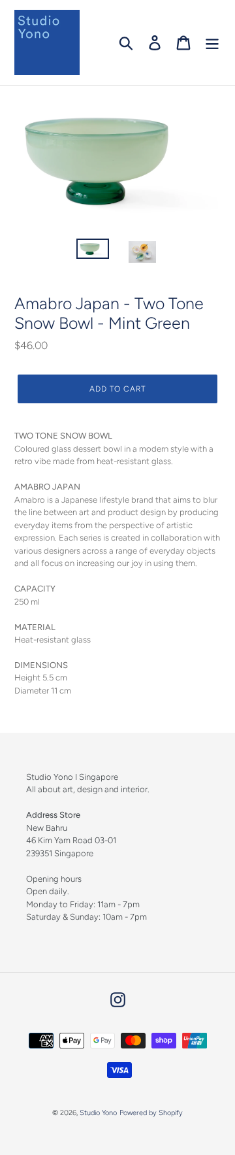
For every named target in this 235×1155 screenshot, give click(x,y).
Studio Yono (98, 1113)
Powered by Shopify (151, 1113)
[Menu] (212, 43)
